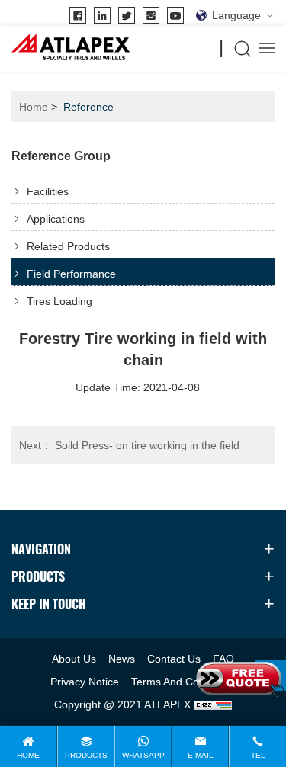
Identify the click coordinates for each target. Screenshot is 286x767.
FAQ (223, 659)
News (121, 659)
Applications (56, 219)
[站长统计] (213, 704)
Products (86, 755)
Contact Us (174, 659)
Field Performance (71, 274)
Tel (258, 755)
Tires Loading (59, 301)
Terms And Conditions (183, 682)
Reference (88, 107)
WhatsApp (143, 755)
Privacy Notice (84, 682)
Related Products (68, 246)
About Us (74, 659)
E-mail (201, 755)
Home (33, 107)
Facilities (48, 191)
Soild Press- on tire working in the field (129, 445)
